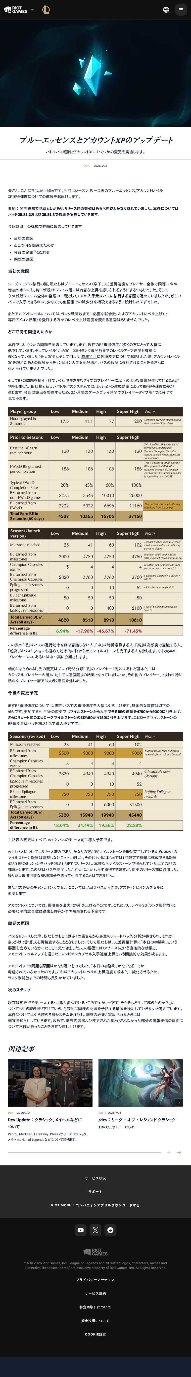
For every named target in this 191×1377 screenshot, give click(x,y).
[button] (86, 166)
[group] (95, 1100)
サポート (95, 1192)
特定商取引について (95, 1307)
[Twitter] (95, 1230)
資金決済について (95, 1321)
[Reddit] (110, 1230)
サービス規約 (95, 1294)
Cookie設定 (95, 1335)
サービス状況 (95, 1178)
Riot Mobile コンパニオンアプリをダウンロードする (95, 1205)
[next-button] (179, 1152)
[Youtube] (81, 1230)
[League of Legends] (46, 10)
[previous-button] (169, 1152)
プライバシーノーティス (95, 1280)
